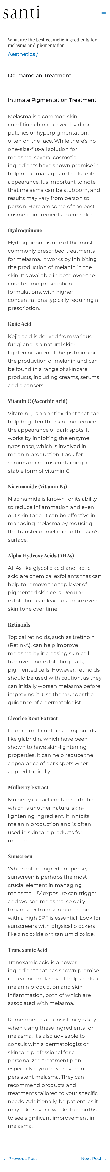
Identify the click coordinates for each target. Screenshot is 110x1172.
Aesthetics (21, 54)
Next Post (94, 1158)
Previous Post (20, 1158)
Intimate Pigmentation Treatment (52, 100)
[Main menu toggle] (103, 12)
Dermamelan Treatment (39, 75)
